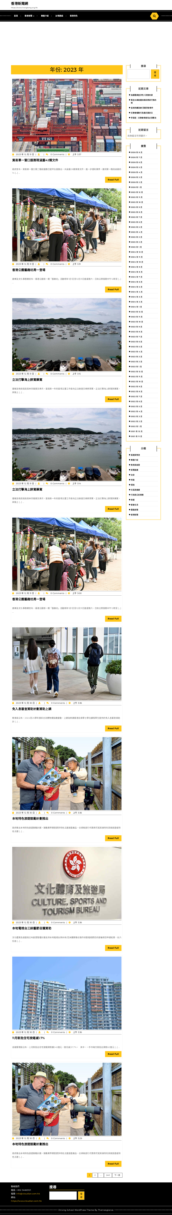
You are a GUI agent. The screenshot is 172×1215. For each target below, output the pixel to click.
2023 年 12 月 (137, 312)
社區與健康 (135, 490)
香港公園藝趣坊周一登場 (28, 270)
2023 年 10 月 (137, 322)
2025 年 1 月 (136, 247)
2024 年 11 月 (137, 257)
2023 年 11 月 (137, 317)
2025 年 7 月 (136, 217)
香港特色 (74, 16)
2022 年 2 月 (136, 421)
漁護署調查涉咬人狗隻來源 (142, 95)
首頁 (16, 16)
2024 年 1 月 (136, 307)
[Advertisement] (86, 42)
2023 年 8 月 (136, 332)
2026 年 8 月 (136, 152)
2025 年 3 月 (136, 237)
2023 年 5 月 (136, 347)
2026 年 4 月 (136, 172)
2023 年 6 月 (136, 342)
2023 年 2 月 (136, 361)
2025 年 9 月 (136, 207)
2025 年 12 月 (137, 192)
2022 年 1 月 (136, 426)
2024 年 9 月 (136, 267)
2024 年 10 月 (137, 262)
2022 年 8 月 (136, 391)
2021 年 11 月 (136, 436)
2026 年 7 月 (136, 157)
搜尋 (143, 66)
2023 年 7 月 (136, 337)
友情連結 (59, 16)
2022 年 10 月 (137, 381)
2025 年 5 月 (136, 227)
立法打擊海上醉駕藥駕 (27, 379)
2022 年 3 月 (136, 416)
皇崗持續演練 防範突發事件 (142, 108)
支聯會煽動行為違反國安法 (142, 113)
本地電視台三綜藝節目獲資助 (31, 928)
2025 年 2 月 (136, 242)
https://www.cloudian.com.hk (26, 1201)
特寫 (133, 480)
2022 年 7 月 (136, 396)
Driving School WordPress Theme (76, 1210)
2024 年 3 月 (136, 297)
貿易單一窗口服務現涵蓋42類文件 (35, 160)
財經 (133, 500)
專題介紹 (45, 16)
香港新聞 (28, 16)
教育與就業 (135, 465)
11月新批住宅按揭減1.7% (28, 1038)
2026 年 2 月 (136, 182)
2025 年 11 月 (137, 197)
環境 (133, 485)
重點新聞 (134, 510)
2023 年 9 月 (136, 327)
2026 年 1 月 (136, 187)
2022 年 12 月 (137, 371)
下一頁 (117, 1175)
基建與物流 (135, 455)
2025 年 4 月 (136, 232)
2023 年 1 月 (136, 366)
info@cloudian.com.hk (28, 1193)
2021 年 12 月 (137, 431)
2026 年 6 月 (136, 162)
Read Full (114, 180)
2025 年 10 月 (137, 202)
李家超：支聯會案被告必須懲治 (143, 118)
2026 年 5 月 (136, 167)
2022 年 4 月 (136, 411)
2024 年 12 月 (137, 252)
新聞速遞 (134, 470)
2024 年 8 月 (136, 272)
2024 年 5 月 (136, 287)
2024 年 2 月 (136, 302)
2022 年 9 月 (136, 386)
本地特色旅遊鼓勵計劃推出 (30, 818)
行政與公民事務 (137, 495)
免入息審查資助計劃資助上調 (31, 709)
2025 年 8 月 (136, 212)
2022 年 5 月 (136, 406)
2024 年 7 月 (136, 277)
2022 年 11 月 (137, 376)
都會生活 (134, 505)
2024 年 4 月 (136, 292)
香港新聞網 (19, 3)
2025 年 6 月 (136, 222)
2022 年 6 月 (136, 401)
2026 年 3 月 (136, 177)
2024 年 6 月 (136, 282)
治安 (133, 475)
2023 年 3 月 (136, 356)
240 (108, 1175)
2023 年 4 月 (136, 352)
